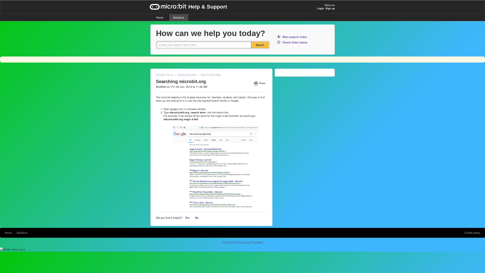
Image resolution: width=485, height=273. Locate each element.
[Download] (235, 88)
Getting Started (187, 75)
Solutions (178, 17)
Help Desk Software (234, 242)
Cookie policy (472, 233)
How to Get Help (211, 75)
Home (159, 17)
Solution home (165, 75)
